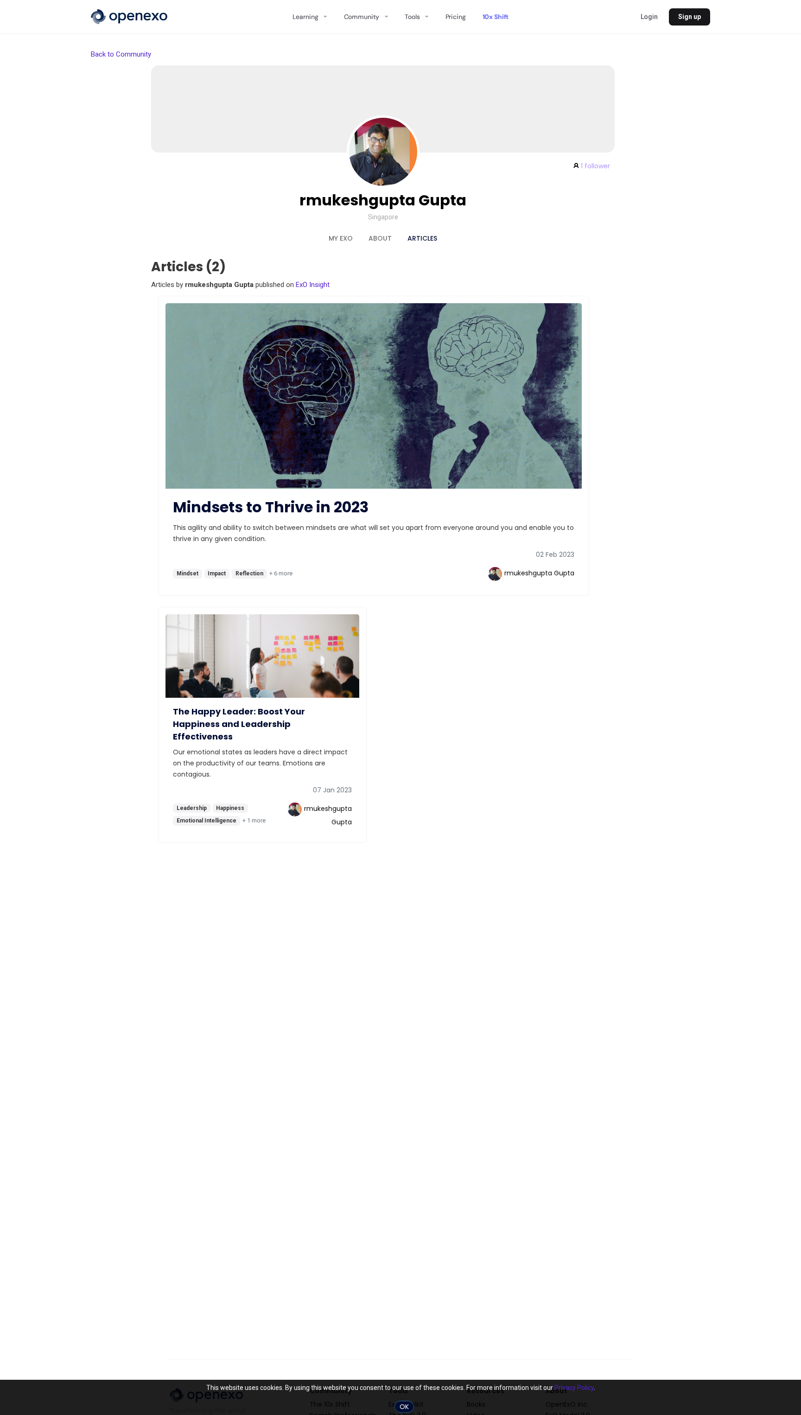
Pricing (455, 17)
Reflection (249, 573)
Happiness (230, 808)
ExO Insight (313, 284)
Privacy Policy (574, 1387)
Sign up (689, 16)
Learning (305, 17)
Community (362, 17)
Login (649, 16)
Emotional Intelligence (206, 820)
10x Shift (496, 17)
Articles (422, 238)
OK (404, 1406)
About (380, 238)
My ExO (341, 238)
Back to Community (121, 54)
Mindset (187, 573)
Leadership (192, 808)
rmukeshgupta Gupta (382, 200)
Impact (217, 573)
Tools (412, 17)
